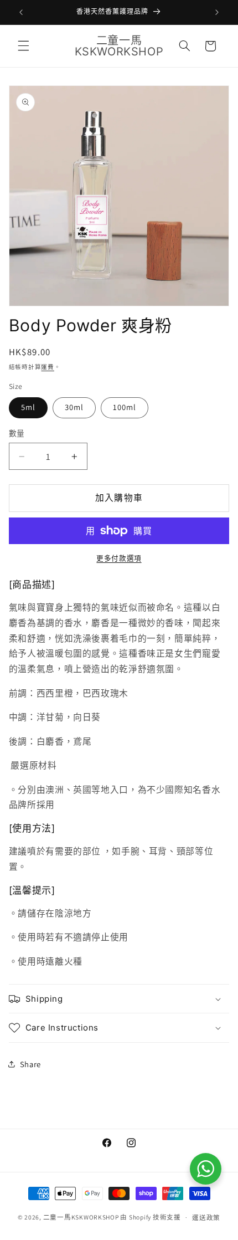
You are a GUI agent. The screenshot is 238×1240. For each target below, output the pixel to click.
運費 (47, 367)
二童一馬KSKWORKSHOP (81, 1217)
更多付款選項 (118, 558)
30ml (74, 407)
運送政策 (206, 1217)
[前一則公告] (21, 12)
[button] (23, 46)
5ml (28, 407)
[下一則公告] (217, 12)
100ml (124, 407)
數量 (17, 433)
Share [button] (30, 1064)
